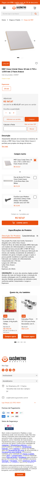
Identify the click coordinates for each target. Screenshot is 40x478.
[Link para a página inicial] (4, 20)
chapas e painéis (28, 454)
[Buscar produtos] (34, 14)
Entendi (20, 475)
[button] (4, 8)
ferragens (13, 461)
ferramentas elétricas (19, 445)
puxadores (23, 457)
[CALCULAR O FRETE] (31, 129)
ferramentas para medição (11, 452)
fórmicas (5, 461)
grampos (16, 448)
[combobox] (20, 14)
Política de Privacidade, (21, 468)
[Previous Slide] (3, 319)
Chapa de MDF (28, 20)
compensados (17, 455)
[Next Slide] (36, 319)
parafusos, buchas (29, 461)
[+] (14, 113)
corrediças (15, 462)
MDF (8, 455)
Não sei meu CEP (30, 124)
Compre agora (10, 336)
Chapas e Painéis (14, 20)
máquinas (5, 445)
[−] (6, 113)
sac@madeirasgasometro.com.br (17, 398)
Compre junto (22, 223)
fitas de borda (11, 457)
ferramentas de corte (16, 450)
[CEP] (15, 127)
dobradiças (6, 462)
